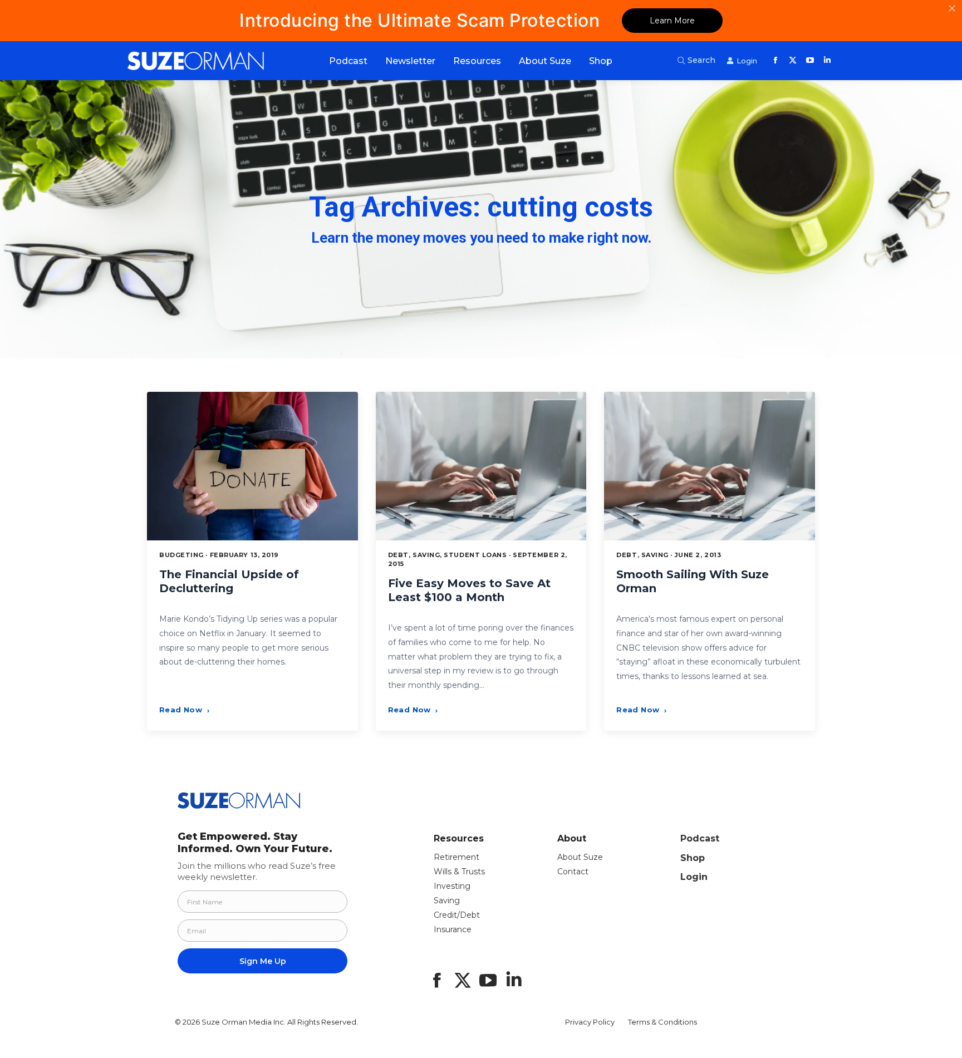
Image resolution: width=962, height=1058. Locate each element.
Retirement (456, 857)
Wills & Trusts (459, 872)
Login (694, 877)
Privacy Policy (590, 1021)
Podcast (699, 838)
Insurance (453, 929)
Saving (447, 900)
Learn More (672, 21)
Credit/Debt (457, 915)
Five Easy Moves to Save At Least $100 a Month (469, 590)
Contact (572, 872)
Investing (452, 886)
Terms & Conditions (662, 1021)
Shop (692, 858)
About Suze (580, 857)
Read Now (184, 709)
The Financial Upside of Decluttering (229, 581)
